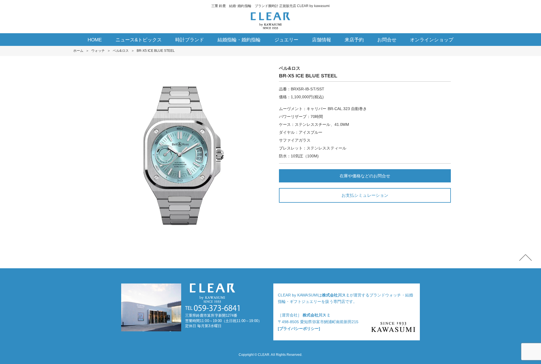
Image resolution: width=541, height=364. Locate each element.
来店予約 (354, 40)
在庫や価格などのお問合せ (365, 175)
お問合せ (386, 40)
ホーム (78, 51)
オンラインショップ (431, 40)
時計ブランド (189, 40)
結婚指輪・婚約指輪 (239, 40)
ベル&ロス (120, 51)
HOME (95, 40)
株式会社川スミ (336, 295)
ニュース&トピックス (139, 40)
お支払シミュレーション (365, 195)
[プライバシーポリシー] (299, 328)
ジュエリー (286, 40)
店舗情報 (321, 40)
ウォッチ (98, 51)
